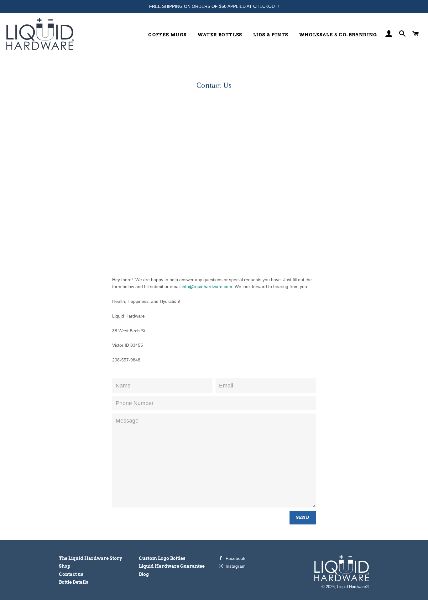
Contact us (71, 574)
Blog (144, 574)
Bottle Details (73, 582)
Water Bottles (220, 34)
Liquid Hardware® (353, 587)
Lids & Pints (271, 34)
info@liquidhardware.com (207, 286)
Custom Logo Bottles (162, 558)
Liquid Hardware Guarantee (172, 566)
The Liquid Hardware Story (90, 558)
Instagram (235, 566)
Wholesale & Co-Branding (338, 34)
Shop (64, 566)
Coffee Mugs (167, 34)
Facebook (234, 558)
